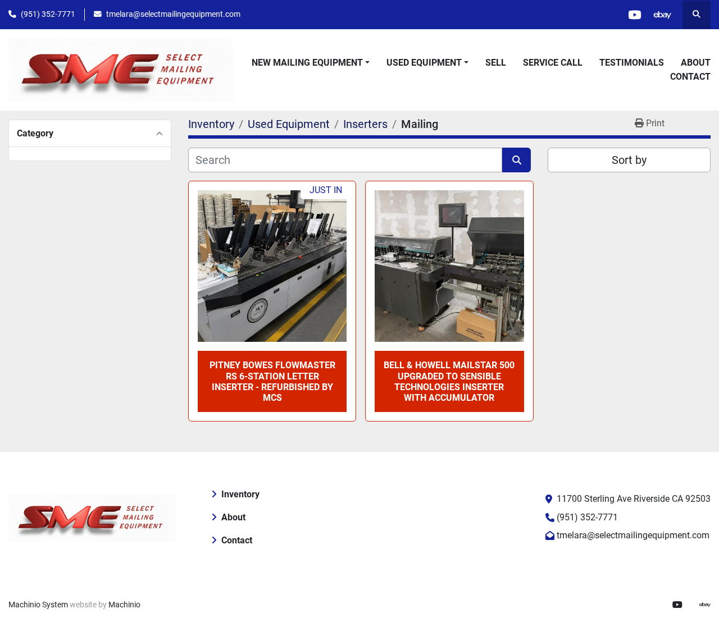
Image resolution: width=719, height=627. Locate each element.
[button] (311, 63)
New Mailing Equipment (307, 62)
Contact (690, 76)
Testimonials (631, 62)
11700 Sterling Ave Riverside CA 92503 (634, 498)
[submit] (516, 160)
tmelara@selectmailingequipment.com (173, 14)
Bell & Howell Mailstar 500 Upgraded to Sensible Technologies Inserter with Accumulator (449, 381)
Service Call (553, 62)
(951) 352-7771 (48, 14)
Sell (495, 62)
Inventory (240, 494)
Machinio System (38, 604)
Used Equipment (424, 62)
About (696, 62)
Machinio (124, 604)
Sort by (629, 160)
